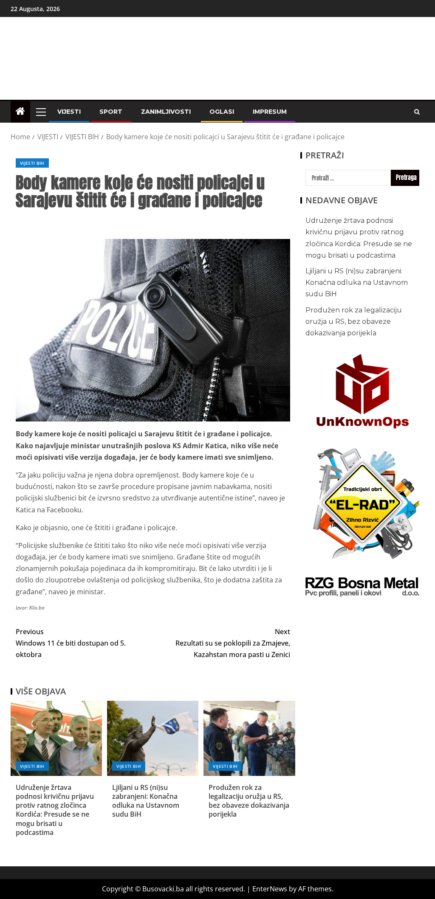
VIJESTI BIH (32, 163)
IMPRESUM (270, 111)
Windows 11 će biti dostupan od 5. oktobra (71, 643)
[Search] (417, 112)
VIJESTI (69, 111)
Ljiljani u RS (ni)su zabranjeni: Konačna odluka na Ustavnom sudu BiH (145, 801)
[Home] (20, 111)
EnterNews (269, 888)
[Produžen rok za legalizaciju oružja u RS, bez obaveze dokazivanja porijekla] (249, 738)
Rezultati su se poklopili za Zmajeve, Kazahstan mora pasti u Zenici (232, 643)
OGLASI (221, 111)
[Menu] (40, 111)
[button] (40, 111)
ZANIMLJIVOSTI (166, 111)
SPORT (110, 111)
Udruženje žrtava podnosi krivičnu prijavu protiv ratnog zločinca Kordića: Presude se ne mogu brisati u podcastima (55, 810)
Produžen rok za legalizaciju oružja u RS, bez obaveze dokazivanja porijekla (249, 801)
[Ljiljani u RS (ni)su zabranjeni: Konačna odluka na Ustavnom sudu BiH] (152, 738)
